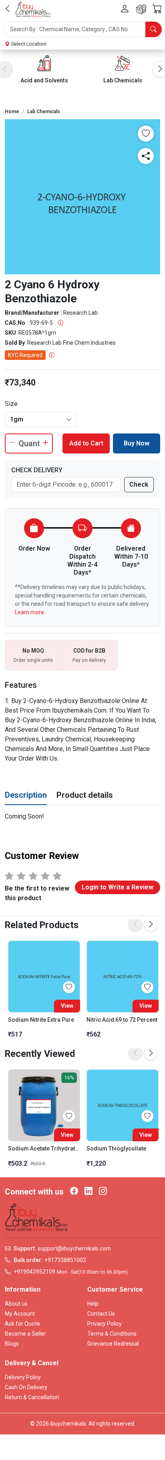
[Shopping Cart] (157, 9)
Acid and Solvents (44, 80)
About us (16, 1303)
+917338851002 (65, 1260)
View (67, 1006)
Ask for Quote (22, 1323)
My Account (20, 1313)
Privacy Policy (104, 1323)
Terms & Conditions (112, 1333)
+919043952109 (34, 1271)
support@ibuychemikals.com (74, 1248)
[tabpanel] (82, 816)
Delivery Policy (23, 1377)
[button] (82, 29)
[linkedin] (89, 1191)
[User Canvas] (125, 9)
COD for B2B (89, 650)
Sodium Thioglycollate (116, 1148)
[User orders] (141, 9)
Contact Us (101, 1313)
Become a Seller (25, 1333)
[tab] (26, 795)
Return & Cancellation (32, 1397)
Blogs (12, 1343)
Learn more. (30, 612)
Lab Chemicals (122, 80)
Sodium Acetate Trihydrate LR (44, 1148)
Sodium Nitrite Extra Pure (41, 1020)
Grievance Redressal (113, 1343)
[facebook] (74, 1191)
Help (93, 1303)
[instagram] (103, 1191)
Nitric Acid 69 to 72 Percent (122, 1020)
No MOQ (33, 650)
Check (139, 484)
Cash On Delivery (26, 1387)
